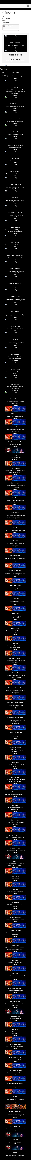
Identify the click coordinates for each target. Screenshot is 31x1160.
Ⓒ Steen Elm (5, 75)
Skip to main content (5, 1)
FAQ (3, 72)
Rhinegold (10, 26)
